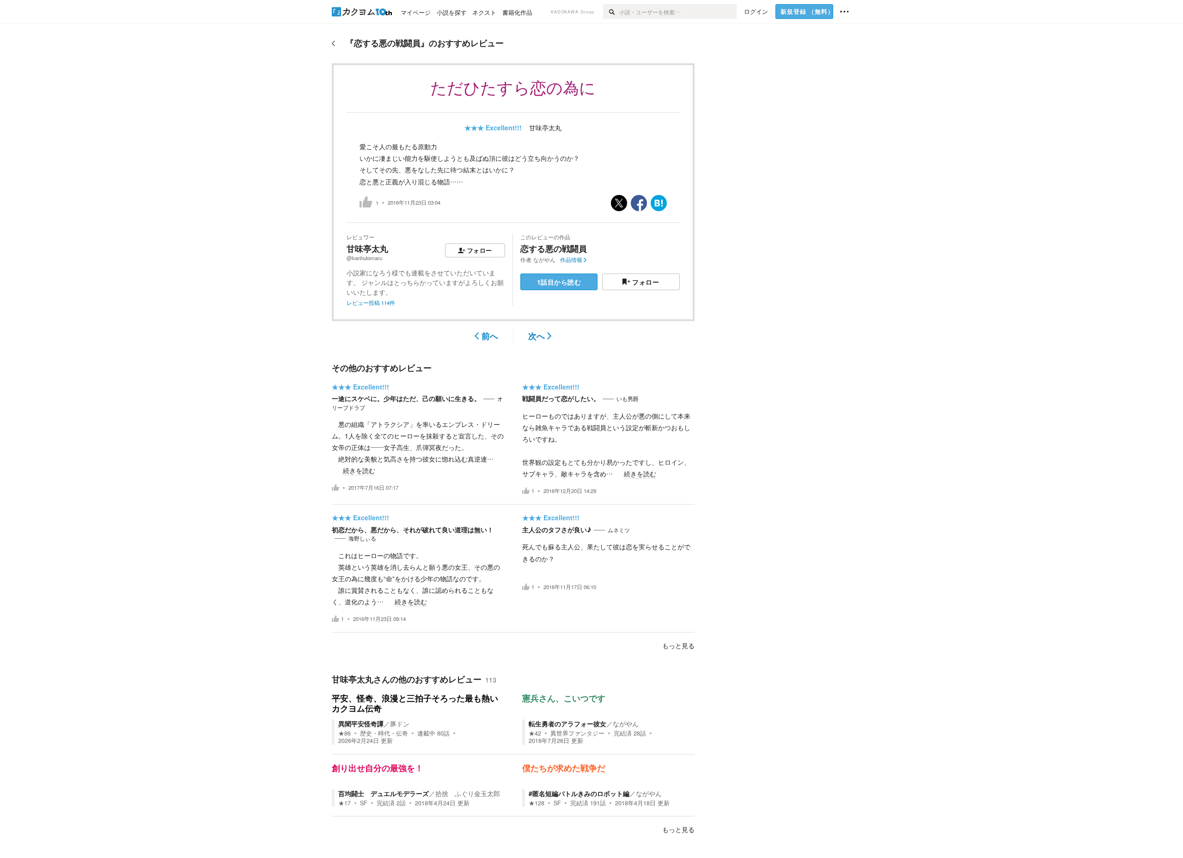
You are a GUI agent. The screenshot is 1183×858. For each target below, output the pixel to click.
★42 (535, 733)
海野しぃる (362, 538)
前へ (490, 336)
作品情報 (571, 259)
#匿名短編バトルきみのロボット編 (579, 793)
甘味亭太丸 (545, 127)
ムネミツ (619, 530)
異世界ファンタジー (577, 733)
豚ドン (399, 723)
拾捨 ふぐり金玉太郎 (467, 793)
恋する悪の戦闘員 (553, 249)
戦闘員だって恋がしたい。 (561, 398)
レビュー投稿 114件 (371, 302)
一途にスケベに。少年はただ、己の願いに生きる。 (406, 398)
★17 (344, 803)
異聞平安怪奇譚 (361, 723)
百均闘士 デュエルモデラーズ (383, 793)
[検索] (611, 11)
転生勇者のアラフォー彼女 (567, 723)
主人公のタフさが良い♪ (556, 529)
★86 (344, 733)
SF (363, 803)
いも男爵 (627, 398)
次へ (536, 336)
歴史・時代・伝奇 (384, 733)
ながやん (544, 259)
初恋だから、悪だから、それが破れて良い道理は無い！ (413, 529)
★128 (536, 803)
